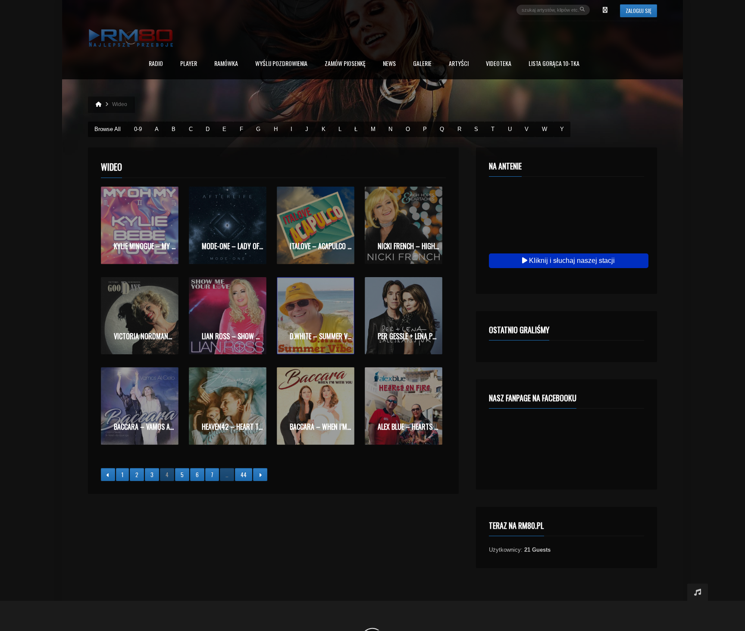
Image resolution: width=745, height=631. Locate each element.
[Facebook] (604, 10)
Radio (156, 64)
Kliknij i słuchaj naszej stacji (571, 260)
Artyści (459, 64)
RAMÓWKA (226, 64)
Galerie (422, 64)
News (389, 64)
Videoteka (498, 64)
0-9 (138, 129)
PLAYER (188, 64)
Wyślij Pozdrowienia (281, 64)
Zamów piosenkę (345, 64)
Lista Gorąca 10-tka (554, 64)
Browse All (107, 129)
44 (244, 474)
